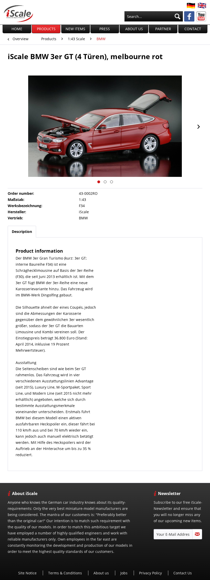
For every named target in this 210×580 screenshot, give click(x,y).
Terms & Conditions (65, 573)
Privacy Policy (151, 573)
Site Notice (28, 573)
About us (101, 573)
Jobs (124, 573)
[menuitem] (153, 16)
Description (22, 231)
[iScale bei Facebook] (189, 17)
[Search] (177, 16)
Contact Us (182, 573)
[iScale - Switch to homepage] (18, 13)
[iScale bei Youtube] (201, 16)
